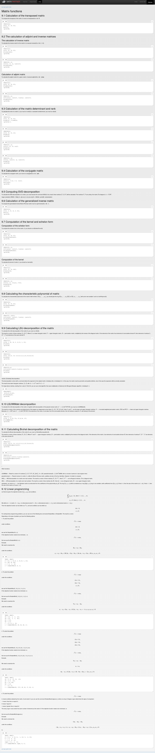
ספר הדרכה (142, 1)
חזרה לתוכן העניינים (6, 7)
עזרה (40, 1)
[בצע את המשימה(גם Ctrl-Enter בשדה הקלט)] (3, 21)
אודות (136, 1)
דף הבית (25, 1)
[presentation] (22, 18)
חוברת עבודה (33, 1)
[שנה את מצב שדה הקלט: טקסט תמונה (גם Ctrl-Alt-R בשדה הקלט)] (6, 21)
